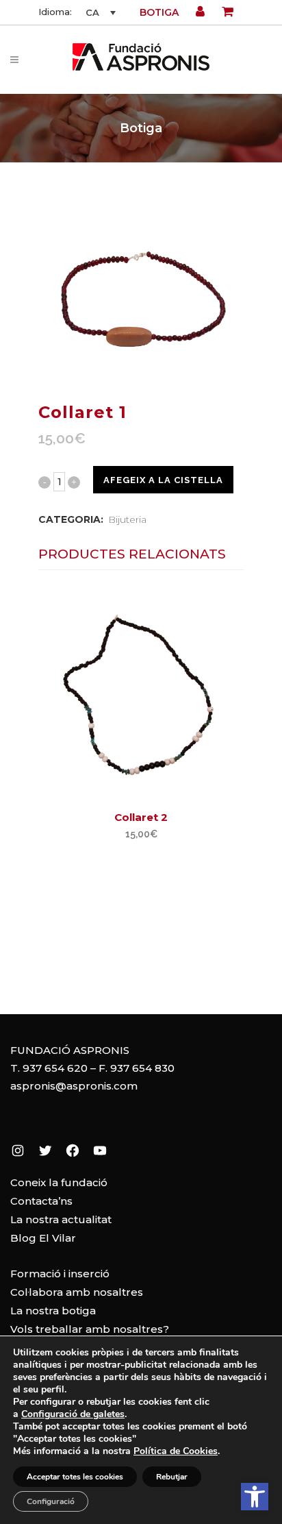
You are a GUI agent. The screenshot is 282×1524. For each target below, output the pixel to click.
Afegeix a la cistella (163, 480)
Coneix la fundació (58, 1182)
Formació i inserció (60, 1273)
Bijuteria (127, 519)
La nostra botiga (53, 1310)
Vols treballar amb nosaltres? (89, 1329)
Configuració (51, 1501)
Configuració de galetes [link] (73, 1414)
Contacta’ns (41, 1200)
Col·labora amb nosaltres (76, 1292)
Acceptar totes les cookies (75, 1476)
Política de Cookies (175, 1451)
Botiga (159, 12)
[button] (254, 1496)
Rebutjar (172, 1476)
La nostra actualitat (61, 1219)
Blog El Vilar (43, 1237)
